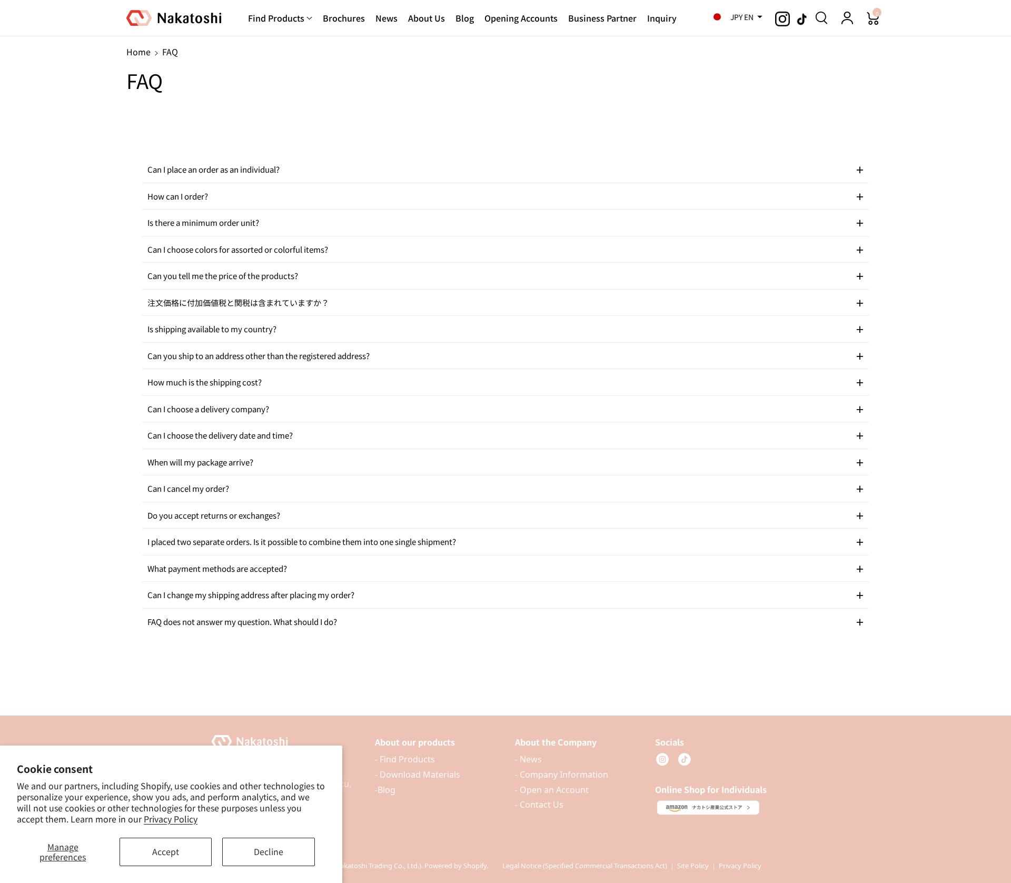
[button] (734, 16)
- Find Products (405, 759)
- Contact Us (539, 804)
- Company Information (561, 774)
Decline (268, 851)
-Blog (385, 790)
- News (528, 759)
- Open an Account (552, 790)
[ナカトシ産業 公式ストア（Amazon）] (708, 807)
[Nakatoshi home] (283, 742)
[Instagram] (662, 759)
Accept (165, 851)
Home (138, 51)
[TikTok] (684, 759)
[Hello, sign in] (847, 17)
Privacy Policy (170, 818)
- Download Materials (417, 774)
